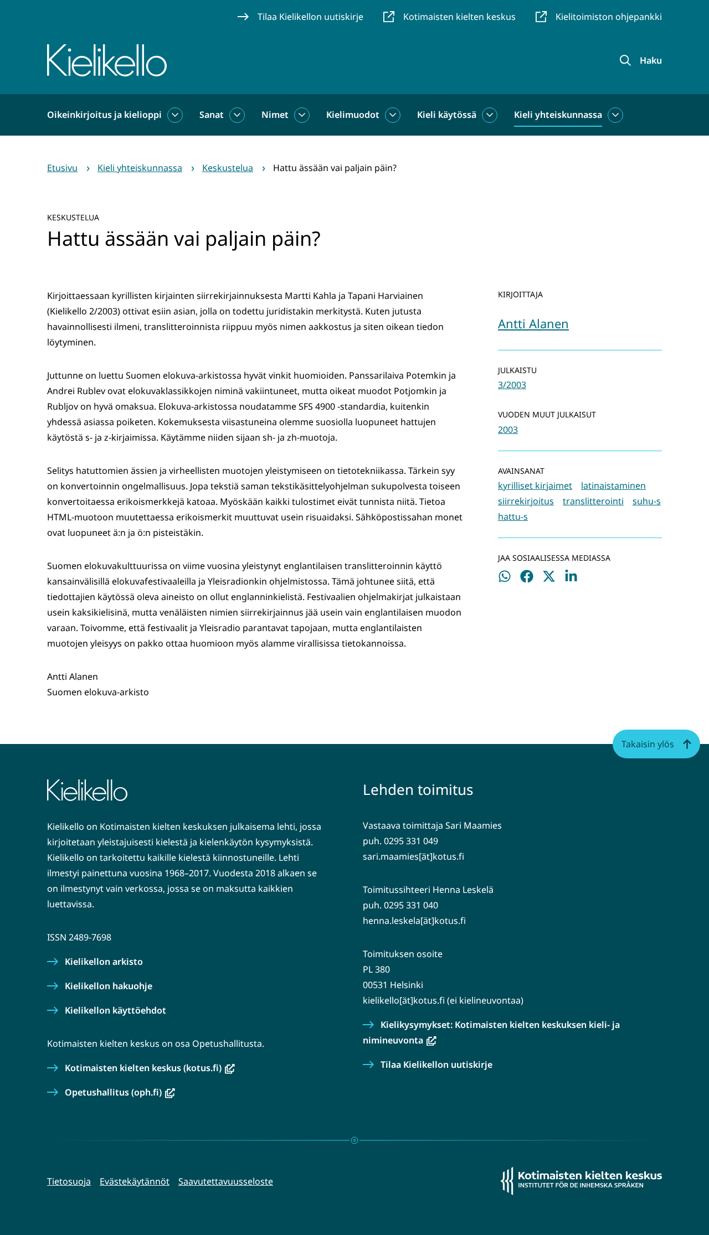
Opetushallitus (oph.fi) (120, 1092)
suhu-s (647, 501)
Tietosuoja (69, 1181)
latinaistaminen (613, 485)
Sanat (211, 114)
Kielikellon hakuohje (108, 986)
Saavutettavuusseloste (225, 1181)
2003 (508, 429)
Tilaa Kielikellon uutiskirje (436, 1064)
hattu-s (513, 516)
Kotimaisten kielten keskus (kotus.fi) (150, 1068)
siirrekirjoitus (526, 501)
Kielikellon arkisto (104, 961)
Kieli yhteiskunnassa (558, 114)
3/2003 (512, 385)
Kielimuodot (352, 114)
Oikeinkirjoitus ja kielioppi (104, 114)
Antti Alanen (533, 323)
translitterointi (593, 501)
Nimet (275, 114)
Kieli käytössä (446, 114)
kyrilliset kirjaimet (535, 485)
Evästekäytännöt (134, 1181)
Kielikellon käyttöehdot (115, 1010)
